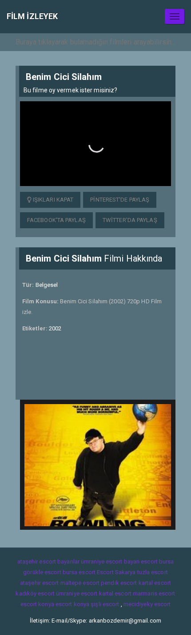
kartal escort (155, 582)
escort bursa (157, 561)
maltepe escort (79, 582)
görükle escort (42, 572)
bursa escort (79, 572)
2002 (55, 328)
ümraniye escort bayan (110, 561)
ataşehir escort (39, 582)
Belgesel (47, 285)
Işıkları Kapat (53, 199)
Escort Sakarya (116, 572)
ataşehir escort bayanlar (48, 561)
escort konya (37, 604)
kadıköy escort (35, 593)
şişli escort (105, 604)
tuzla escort (152, 572)
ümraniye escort (77, 593)
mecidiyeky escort (147, 604)
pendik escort (119, 582)
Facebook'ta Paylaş (56, 220)
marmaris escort (154, 593)
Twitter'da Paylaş (130, 220)
